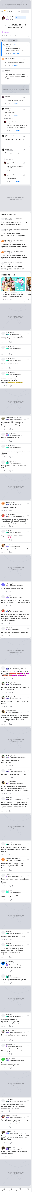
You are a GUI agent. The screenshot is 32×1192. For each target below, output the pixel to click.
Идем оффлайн (24, 229)
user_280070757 (8, 240)
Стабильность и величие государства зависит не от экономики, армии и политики (13, 269)
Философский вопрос (11, 20)
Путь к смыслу (14, 504)
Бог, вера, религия (18, 240)
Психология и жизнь (16, 597)
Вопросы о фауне (15, 799)
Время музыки (14, 334)
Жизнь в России (15, 546)
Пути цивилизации (16, 611)
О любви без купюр (16, 516)
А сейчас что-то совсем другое (17, 1133)
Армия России (18, 262)
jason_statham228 (8, 262)
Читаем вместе (15, 435)
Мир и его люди (15, 1149)
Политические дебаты (17, 669)
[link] (13, 289)
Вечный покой (18, 218)
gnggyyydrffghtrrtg (8, 218)
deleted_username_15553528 (11, 229)
